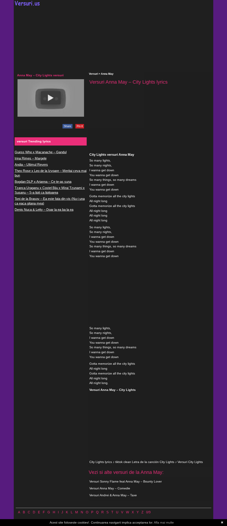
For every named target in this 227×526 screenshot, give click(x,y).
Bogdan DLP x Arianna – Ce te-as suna (43, 181)
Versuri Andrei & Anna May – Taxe (113, 495)
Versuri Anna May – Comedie (109, 488)
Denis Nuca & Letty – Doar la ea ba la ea (44, 209)
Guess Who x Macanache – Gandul (41, 152)
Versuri (93, 73)
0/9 (148, 512)
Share (67, 126)
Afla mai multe (164, 522)
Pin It (80, 126)
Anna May (107, 73)
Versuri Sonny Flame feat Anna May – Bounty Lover (125, 481)
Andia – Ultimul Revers (31, 164)
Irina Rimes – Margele (31, 158)
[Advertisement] (113, 39)
